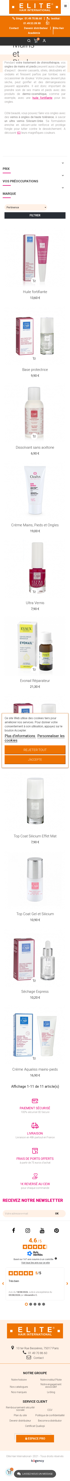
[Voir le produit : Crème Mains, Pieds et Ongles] (35, 491)
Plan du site (20, 1415)
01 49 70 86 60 (37, 1353)
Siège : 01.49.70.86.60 (29, 18)
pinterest (56, 1230)
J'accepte (35, 759)
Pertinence (27, 207)
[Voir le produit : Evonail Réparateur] (35, 646)
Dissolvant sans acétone (35, 447)
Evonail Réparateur (35, 681)
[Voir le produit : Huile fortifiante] (35, 257)
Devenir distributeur (36, 28)
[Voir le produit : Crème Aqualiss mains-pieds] (35, 1035)
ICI (19, 132)
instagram (27, 1230)
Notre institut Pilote (51, 1379)
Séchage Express (35, 991)
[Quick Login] (42, 41)
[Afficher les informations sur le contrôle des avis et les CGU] (55, 1258)
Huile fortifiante (35, 292)
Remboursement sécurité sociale (20, 1408)
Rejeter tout (35, 750)
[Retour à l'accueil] (35, 7)
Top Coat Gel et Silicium (35, 914)
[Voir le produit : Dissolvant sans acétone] (35, 413)
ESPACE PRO (36, 1438)
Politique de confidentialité (49, 1415)
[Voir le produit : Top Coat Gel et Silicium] (35, 879)
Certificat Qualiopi (35, 1426)
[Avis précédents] (2, 1283)
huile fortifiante (42, 98)
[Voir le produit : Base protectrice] (35, 335)
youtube (42, 1230)
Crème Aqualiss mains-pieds (35, 1069)
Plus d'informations (20, 736)
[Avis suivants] (67, 1283)
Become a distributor (50, 1420)
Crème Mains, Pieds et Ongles (35, 525)
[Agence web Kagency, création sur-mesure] (37, 1460)
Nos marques (19, 1392)
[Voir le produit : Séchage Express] (35, 957)
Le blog (51, 1392)
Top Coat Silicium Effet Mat (35, 836)
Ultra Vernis (35, 603)
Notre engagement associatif (51, 1385)
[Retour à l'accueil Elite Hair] (35, 1330)
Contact (38, 1358)
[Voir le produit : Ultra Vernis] (35, 568)
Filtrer (35, 215)
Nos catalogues (19, 1386)
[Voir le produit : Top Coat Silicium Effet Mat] (35, 801)
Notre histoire (19, 1379)
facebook (13, 1230)
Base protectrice (35, 369)
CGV (49, 1410)
